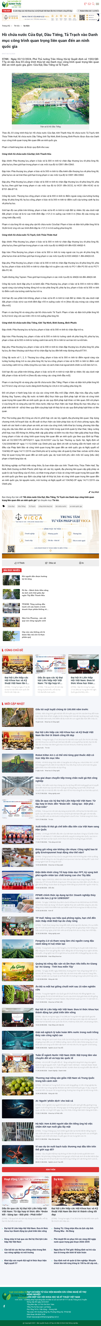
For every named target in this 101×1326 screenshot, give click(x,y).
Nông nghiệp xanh (54, 793)
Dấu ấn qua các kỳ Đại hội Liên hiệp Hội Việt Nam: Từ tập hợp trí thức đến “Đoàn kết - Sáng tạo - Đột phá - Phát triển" (50, 680)
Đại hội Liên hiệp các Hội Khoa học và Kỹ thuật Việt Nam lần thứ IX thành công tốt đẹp (17, 680)
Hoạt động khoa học (55, 956)
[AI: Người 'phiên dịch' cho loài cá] (18, 1108)
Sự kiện (58, 1179)
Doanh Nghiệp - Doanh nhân (57, 1071)
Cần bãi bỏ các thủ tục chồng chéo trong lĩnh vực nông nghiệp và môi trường (25, 1251)
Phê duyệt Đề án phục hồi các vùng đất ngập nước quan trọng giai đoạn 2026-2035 (75, 1240)
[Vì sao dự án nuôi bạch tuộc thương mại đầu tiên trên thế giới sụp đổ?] (18, 1154)
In (82, 563)
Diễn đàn (51, 888)
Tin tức (6, 671)
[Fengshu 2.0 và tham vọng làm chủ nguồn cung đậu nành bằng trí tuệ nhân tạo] (18, 948)
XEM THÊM (50, 1169)
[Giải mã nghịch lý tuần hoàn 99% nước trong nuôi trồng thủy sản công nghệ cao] (18, 1040)
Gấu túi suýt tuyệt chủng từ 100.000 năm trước (62, 709)
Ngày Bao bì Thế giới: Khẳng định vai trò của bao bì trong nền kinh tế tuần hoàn (75, 1251)
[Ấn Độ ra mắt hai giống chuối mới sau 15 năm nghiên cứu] (18, 994)
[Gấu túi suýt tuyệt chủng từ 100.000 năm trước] (18, 717)
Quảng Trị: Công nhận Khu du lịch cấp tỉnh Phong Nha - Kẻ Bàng (73, 1229)
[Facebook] (4, 1306)
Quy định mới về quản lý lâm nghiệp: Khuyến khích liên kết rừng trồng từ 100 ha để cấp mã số (75, 1262)
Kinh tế (50, 911)
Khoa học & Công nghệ (52, 722)
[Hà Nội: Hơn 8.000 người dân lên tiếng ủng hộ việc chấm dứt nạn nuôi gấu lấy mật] (18, 1131)
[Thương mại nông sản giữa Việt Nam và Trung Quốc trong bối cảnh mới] (18, 1086)
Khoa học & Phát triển (55, 1002)
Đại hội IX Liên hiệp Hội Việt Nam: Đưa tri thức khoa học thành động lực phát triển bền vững (83, 680)
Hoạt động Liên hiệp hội (56, 1025)
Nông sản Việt (53, 979)
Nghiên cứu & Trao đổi (55, 1048)
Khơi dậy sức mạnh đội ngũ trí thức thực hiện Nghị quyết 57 (25, 1262)
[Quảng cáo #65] (50, 534)
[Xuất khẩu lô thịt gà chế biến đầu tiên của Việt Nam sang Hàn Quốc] (18, 834)
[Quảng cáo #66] (50, 17)
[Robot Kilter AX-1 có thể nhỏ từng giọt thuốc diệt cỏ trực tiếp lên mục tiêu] (18, 763)
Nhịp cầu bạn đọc (54, 1139)
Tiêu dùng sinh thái (54, 842)
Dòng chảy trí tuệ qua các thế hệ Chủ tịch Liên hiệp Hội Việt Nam (25, 1240)
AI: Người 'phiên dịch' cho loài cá (54, 1101)
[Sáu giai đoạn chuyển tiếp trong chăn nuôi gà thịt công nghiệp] (18, 785)
